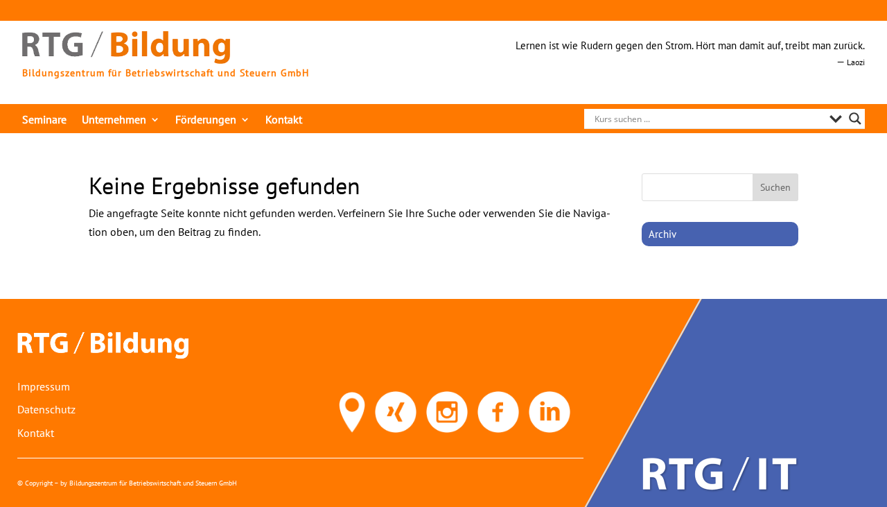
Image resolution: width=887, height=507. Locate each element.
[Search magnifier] (855, 118)
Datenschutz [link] (46, 409)
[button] (775, 187)
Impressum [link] (43, 386)
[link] (126, 60)
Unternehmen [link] (114, 120)
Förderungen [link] (205, 120)
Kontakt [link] (283, 120)
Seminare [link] (44, 120)
